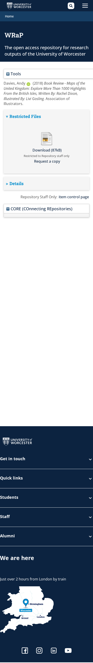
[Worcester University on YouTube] (68, 651)
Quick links (11, 478)
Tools (15, 73)
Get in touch (12, 459)
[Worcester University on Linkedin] (54, 651)
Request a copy (47, 161)
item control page (74, 196)
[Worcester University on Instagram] (39, 651)
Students (9, 497)
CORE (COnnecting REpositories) (40, 208)
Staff (5, 516)
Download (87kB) (47, 150)
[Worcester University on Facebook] (25, 651)
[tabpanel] (46, 141)
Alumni (7, 536)
